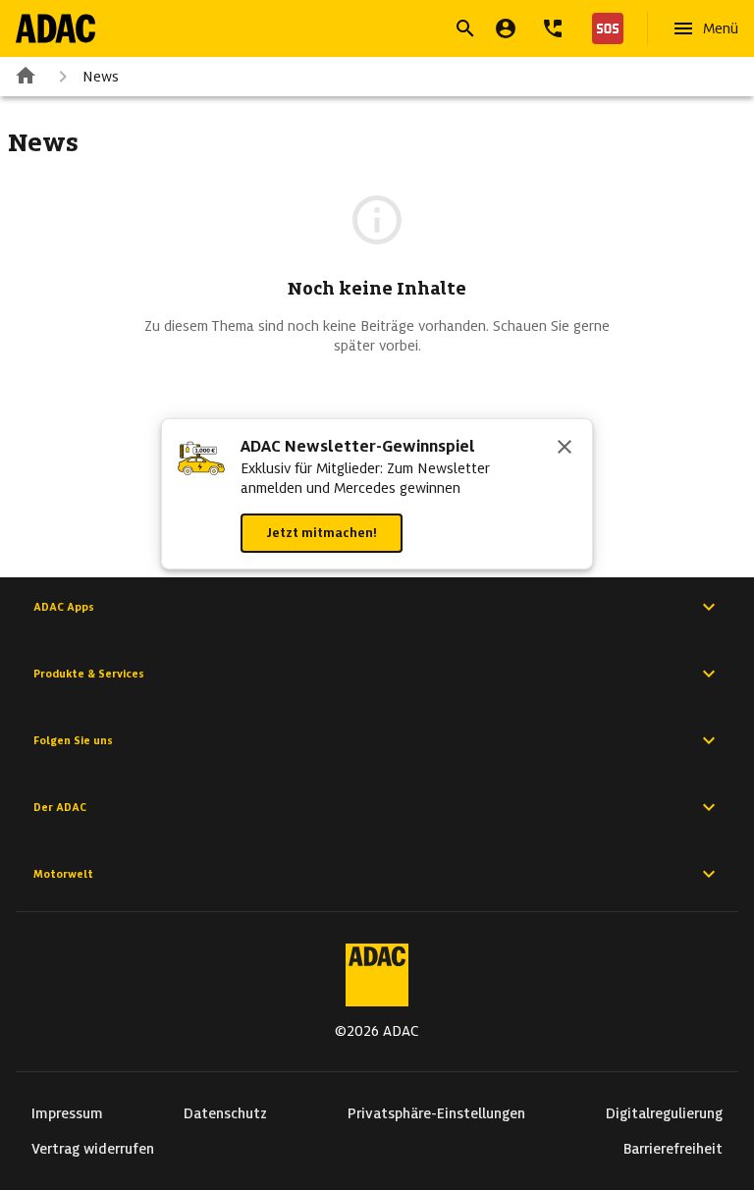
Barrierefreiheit (673, 1149)
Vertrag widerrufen (92, 1149)
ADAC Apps (63, 607)
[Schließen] (564, 448)
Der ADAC (59, 807)
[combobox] (353, 31)
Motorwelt (63, 874)
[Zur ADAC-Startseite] (55, 28)
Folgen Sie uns (73, 740)
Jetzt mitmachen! (321, 532)
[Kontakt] (553, 28)
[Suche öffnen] (465, 28)
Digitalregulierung (664, 1113)
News (100, 76)
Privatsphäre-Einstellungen (436, 1113)
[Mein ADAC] (505, 28)
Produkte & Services (88, 673)
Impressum (67, 1113)
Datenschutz (225, 1113)
